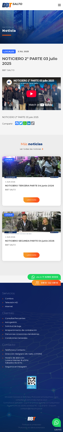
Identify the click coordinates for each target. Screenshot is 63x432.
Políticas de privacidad (31, 424)
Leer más (31, 200)
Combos (9, 298)
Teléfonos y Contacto (15, 350)
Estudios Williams (58, 430)
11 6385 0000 (47, 277)
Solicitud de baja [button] (13, 326)
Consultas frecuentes (15, 318)
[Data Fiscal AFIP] (31, 382)
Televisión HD (11, 302)
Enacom (52, 405)
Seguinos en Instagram (16, 366)
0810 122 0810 (49, 282)
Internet (9, 306)
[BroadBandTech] (14, 5)
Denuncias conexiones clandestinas (22, 334)
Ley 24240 (43, 405)
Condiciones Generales (16, 338)
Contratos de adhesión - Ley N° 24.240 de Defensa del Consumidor (31, 403)
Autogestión (11, 322)
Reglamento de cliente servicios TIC (22, 405)
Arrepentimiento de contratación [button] (21, 330)
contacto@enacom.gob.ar (31, 408)
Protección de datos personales (31, 427)
